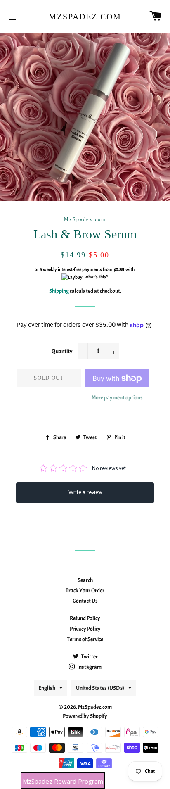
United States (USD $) (100, 688)
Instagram (89, 666)
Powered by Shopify (85, 716)
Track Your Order (85, 590)
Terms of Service (85, 639)
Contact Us (85, 600)
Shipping (59, 291)
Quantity (62, 351)
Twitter (89, 656)
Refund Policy (85, 618)
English (46, 688)
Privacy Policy (85, 628)
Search (85, 580)
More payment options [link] (117, 397)
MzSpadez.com (85, 16)
